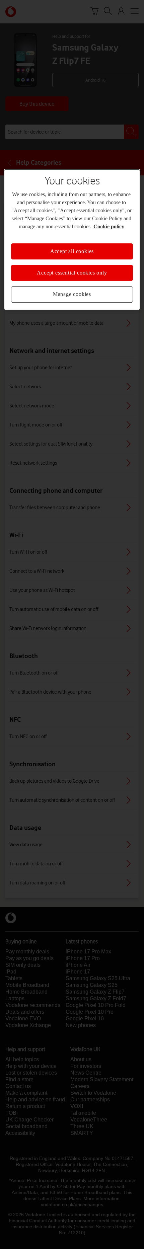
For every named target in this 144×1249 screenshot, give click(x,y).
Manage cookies (72, 294)
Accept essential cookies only (72, 273)
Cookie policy (108, 226)
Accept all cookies (72, 251)
